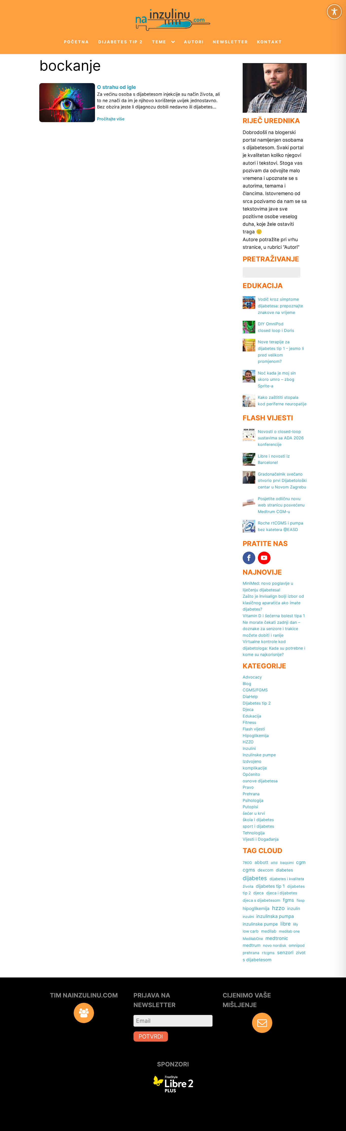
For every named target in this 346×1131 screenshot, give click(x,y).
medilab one (289, 931)
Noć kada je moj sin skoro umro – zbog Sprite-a (277, 379)
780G (247, 862)
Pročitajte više (110, 118)
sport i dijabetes (258, 826)
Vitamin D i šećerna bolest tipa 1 (274, 615)
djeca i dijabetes (281, 893)
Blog (247, 683)
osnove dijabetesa (260, 780)
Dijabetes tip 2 (120, 42)
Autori (194, 42)
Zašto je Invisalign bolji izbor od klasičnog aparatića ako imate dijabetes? (273, 603)
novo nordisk (274, 945)
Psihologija (253, 800)
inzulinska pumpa (275, 916)
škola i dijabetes (258, 819)
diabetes (284, 870)
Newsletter (230, 42)
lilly (295, 924)
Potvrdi (151, 1036)
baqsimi (287, 862)
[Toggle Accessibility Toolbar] (334, 12)
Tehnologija (254, 832)
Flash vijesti (254, 728)
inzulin (293, 908)
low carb (251, 931)
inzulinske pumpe (260, 924)
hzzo (278, 908)
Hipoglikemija (256, 735)
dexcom (265, 870)
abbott (261, 862)
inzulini (248, 916)
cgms (249, 870)
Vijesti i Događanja (261, 839)
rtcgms (268, 952)
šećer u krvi (254, 813)
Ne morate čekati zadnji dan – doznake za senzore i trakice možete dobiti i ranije (271, 629)
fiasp (301, 900)
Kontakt (269, 42)
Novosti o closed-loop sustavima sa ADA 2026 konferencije (281, 438)
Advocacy (252, 677)
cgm (300, 862)
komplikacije (255, 767)
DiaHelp (250, 696)
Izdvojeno (252, 761)
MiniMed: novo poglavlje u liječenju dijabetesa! (268, 586)
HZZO (248, 741)
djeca (258, 893)
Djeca (248, 709)
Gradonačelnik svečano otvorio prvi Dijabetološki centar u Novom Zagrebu (282, 480)
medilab (268, 931)
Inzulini (249, 748)
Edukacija (252, 716)
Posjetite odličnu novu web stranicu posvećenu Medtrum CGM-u (281, 505)
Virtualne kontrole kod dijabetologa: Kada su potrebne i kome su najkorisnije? (274, 648)
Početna (76, 42)
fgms (288, 900)
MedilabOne (253, 938)
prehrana (251, 952)
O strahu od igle (116, 87)
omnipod (297, 945)
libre (285, 924)
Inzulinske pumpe (259, 754)
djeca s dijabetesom (261, 900)
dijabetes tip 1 (270, 886)
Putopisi (250, 806)
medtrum (251, 945)
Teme (159, 42)
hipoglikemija (256, 908)
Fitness (249, 722)
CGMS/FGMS (255, 689)
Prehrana (251, 793)
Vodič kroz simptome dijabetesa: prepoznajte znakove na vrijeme (280, 306)
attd (274, 862)
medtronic (276, 938)
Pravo (248, 787)
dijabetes (255, 878)
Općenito (251, 774)
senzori (285, 952)
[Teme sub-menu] (174, 42)
